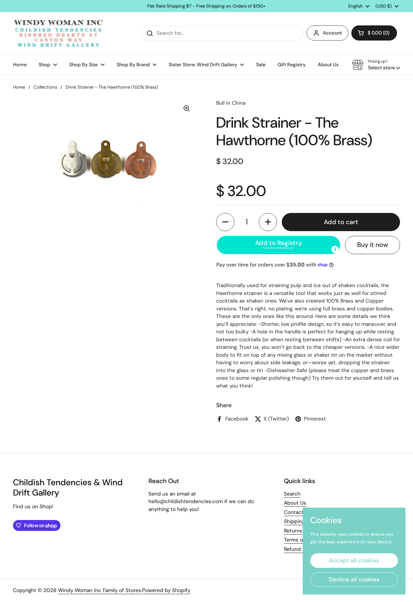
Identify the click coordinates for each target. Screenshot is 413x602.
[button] (374, 33)
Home (19, 87)
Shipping (294, 521)
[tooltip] (335, 249)
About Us (295, 502)
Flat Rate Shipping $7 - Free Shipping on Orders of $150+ (206, 6)
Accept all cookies (354, 560)
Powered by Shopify (166, 590)
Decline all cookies (354, 579)
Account (332, 33)
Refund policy (300, 549)
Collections (45, 87)
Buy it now (372, 244)
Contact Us (297, 512)
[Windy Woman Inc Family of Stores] (58, 33)
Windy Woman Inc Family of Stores (99, 590)
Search (292, 493)
